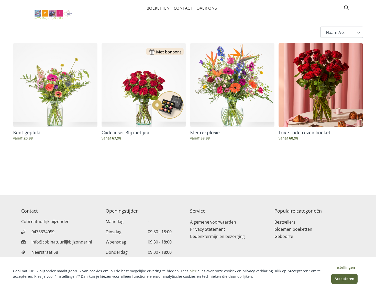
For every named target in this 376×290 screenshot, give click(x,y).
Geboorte (283, 236)
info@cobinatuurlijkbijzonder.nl (61, 242)
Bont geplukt (27, 132)
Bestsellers (284, 222)
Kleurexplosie (205, 132)
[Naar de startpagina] (48, 15)
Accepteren (344, 278)
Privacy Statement (207, 229)
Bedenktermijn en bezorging (217, 236)
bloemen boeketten (293, 229)
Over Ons (206, 8)
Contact (183, 8)
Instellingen (345, 267)
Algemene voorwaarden (213, 222)
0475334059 (42, 232)
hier (193, 271)
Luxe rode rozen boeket (304, 132)
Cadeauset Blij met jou (125, 132)
